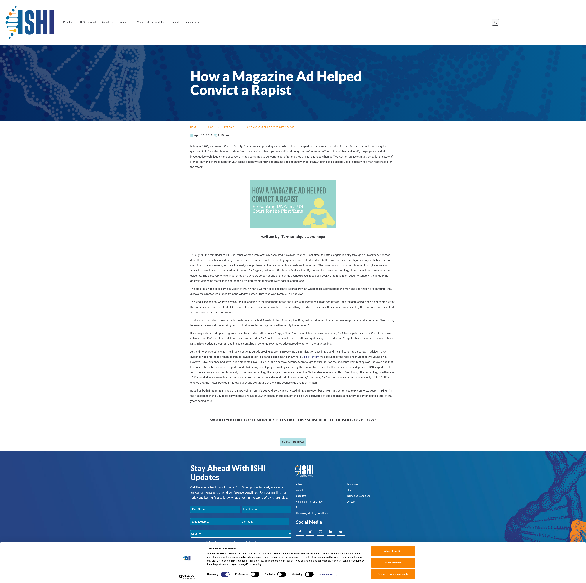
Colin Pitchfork (310, 356)
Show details (326, 574)
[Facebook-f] (300, 532)
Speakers (301, 495)
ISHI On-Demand (87, 22)
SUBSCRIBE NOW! (293, 441)
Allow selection (393, 562)
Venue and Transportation (151, 22)
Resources (190, 22)
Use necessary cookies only (393, 574)
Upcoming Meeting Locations (312, 513)
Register (67, 22)
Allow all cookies (393, 551)
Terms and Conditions (358, 495)
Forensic (229, 127)
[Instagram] (320, 532)
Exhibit (175, 22)
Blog (210, 127)
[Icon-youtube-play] (341, 532)
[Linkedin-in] (331, 532)
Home (193, 127)
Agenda (106, 22)
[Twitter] (310, 532)
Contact (351, 501)
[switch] (255, 574)
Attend (123, 22)
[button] (495, 22)
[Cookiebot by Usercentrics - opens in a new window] (187, 577)
